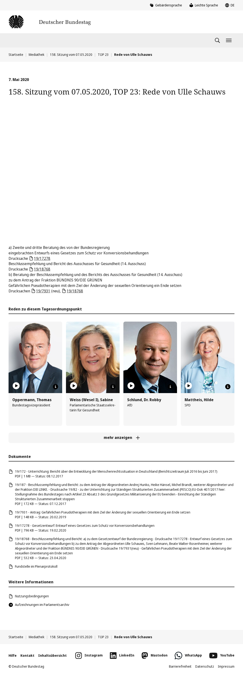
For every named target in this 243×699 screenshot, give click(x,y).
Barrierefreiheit (180, 666)
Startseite (16, 54)
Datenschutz (204, 666)
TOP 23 (103, 54)
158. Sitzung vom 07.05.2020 (71, 54)
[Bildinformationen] (55, 387)
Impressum (226, 666)
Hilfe (13, 655)
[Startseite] (50, 22)
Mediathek (36, 54)
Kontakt (27, 655)
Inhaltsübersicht (52, 655)
